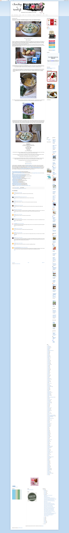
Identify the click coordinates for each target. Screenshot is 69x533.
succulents (48, 449)
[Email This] (20, 187)
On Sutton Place (54, 151)
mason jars (48, 409)
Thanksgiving (48, 457)
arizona (48, 351)
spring (48, 445)
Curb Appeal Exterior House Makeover (54, 193)
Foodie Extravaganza (17, 188)
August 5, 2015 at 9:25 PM (21, 223)
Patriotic (48, 421)
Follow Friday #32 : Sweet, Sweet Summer (48, 506)
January (45, 522)
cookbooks (48, 369)
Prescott (48, 430)
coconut (48, 367)
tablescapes (48, 454)
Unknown (15, 214)
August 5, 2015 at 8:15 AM (19, 214)
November (45, 491)
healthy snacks (49, 395)
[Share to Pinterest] (23, 187)
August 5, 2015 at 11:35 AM (19, 218)
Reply (14, 194)
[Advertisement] (53, 131)
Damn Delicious (54, 253)
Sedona (48, 440)
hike (47, 396)
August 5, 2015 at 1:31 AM (19, 192)
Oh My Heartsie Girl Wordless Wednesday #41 (49, 508)
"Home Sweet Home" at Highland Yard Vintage (54, 335)
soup (48, 444)
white (48, 470)
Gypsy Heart (54, 223)
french (48, 387)
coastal (48, 365)
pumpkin (48, 432)
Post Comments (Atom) (17, 263)
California (48, 358)
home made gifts (49, 399)
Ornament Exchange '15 (50, 418)
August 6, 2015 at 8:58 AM (19, 228)
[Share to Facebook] (22, 187)
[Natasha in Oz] (34, 485)
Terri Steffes (15, 205)
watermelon (48, 466)
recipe (22, 188)
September (45, 493)
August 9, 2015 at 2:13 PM (19, 232)
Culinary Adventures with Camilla (54, 285)
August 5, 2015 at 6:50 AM (18, 209)
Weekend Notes (45, 496)
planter (48, 428)
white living (48, 471)
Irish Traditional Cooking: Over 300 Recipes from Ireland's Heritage (22, 185)
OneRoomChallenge (49, 416)
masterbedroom (49, 410)
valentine (48, 462)
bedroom (48, 355)
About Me (48, 346)
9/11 (47, 345)
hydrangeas (48, 400)
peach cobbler (49, 423)
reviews (48, 437)
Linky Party (48, 408)
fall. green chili (49, 383)
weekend (48, 467)
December (45, 490)
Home (28, 262)
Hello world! (54, 281)
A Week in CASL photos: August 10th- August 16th (49, 504)
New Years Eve (49, 413)
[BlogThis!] (21, 187)
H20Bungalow (54, 310)
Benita (15, 218)
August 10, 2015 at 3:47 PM (19, 237)
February (45, 521)
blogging (48, 356)
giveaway (48, 389)
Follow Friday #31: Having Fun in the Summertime (49, 511)
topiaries (48, 458)
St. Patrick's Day (24, 188)
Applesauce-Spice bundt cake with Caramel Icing (49, 507)
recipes (48, 435)
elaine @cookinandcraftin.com (17, 247)
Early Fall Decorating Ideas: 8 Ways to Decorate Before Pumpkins (54, 147)
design (48, 376)
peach (48, 422)
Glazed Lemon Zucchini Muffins (47, 502)
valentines (48, 463)
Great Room (48, 391)
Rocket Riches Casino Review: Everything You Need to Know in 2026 (54, 259)
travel (48, 459)
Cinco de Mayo (49, 364)
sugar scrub (48, 450)
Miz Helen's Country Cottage (54, 246)
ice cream (48, 401)
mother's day (48, 412)
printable (48, 431)
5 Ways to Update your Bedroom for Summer (49, 510)
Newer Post (13, 262)
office (48, 414)
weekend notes (49, 468)
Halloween (20, 188)
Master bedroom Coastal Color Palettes (48, 505)
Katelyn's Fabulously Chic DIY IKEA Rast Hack (49, 509)
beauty (48, 354)
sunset (48, 453)
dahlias (48, 373)
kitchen (48, 403)
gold (47, 390)
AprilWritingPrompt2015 (50, 350)
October (45, 492)
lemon (48, 405)
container (48, 368)
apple (48, 349)
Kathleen (15, 237)
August (45, 494)
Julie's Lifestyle (54, 155)
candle (48, 359)
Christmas (48, 363)
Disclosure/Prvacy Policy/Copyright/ (16, 16)
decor (48, 374)
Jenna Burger (54, 191)
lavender (48, 404)
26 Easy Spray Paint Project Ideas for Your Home (54, 312)
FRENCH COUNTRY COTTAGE (54, 323)
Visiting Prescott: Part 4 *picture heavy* (48, 495)
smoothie (48, 443)
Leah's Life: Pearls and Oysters (54, 218)
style (47, 448)
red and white (48, 436)
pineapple (48, 426)
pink (47, 427)
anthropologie (49, 347)
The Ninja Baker (16, 223)
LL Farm (15, 192)
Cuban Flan (54, 342)
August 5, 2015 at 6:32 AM (20, 205)
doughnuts (48, 378)
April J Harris (54, 263)
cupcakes (48, 372)
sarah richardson (49, 439)
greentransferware (49, 392)
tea (47, 455)
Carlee (15, 209)
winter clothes (48, 472)
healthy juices (48, 394)
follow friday (48, 385)
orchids (48, 417)
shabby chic (48, 441)
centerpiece (48, 360)
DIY (47, 377)
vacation (48, 461)
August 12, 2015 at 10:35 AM (24, 247)
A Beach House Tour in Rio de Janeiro (54, 169)
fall (47, 382)
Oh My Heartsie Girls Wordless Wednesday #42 (49, 503)
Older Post (43, 262)
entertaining (48, 381)
